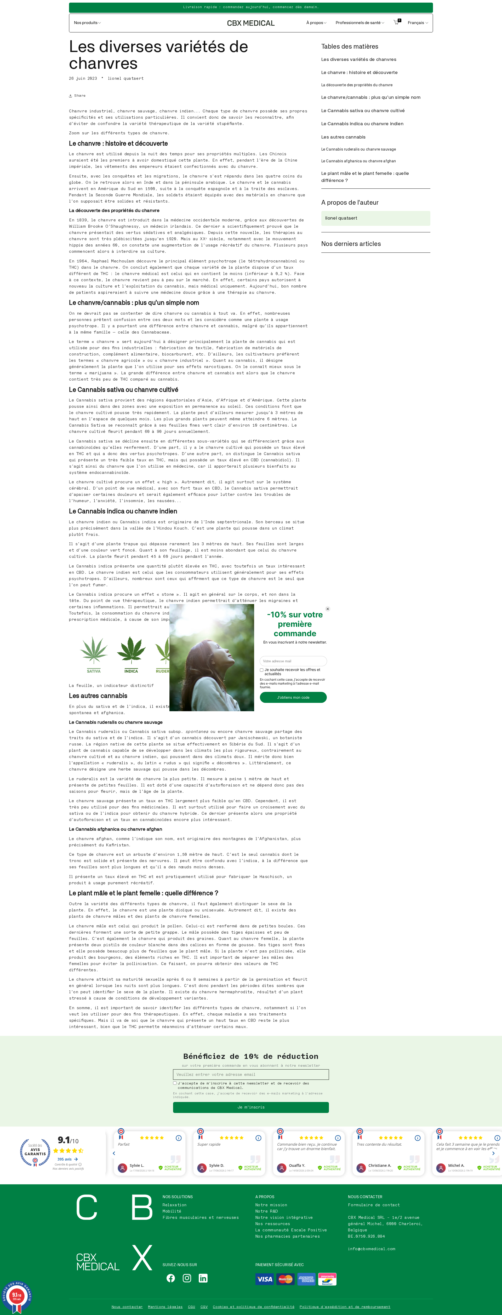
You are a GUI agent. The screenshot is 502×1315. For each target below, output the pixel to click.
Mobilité (172, 1211)
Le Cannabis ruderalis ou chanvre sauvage (358, 149)
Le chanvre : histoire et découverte (359, 72)
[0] (396, 23)
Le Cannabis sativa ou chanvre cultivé (363, 110)
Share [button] (80, 95)
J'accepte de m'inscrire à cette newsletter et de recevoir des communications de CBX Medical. (243, 1086)
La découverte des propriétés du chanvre (357, 85)
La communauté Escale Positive (291, 1230)
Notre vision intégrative (284, 1217)
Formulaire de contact (374, 1205)
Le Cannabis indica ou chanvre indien (362, 124)
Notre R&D (266, 1211)
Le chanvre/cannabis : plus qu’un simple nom (371, 97)
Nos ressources (272, 1224)
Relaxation (175, 1205)
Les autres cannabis (343, 137)
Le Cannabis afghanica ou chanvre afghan (358, 161)
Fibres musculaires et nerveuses (201, 1217)
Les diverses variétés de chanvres (359, 59)
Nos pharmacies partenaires (287, 1236)
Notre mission (271, 1205)
